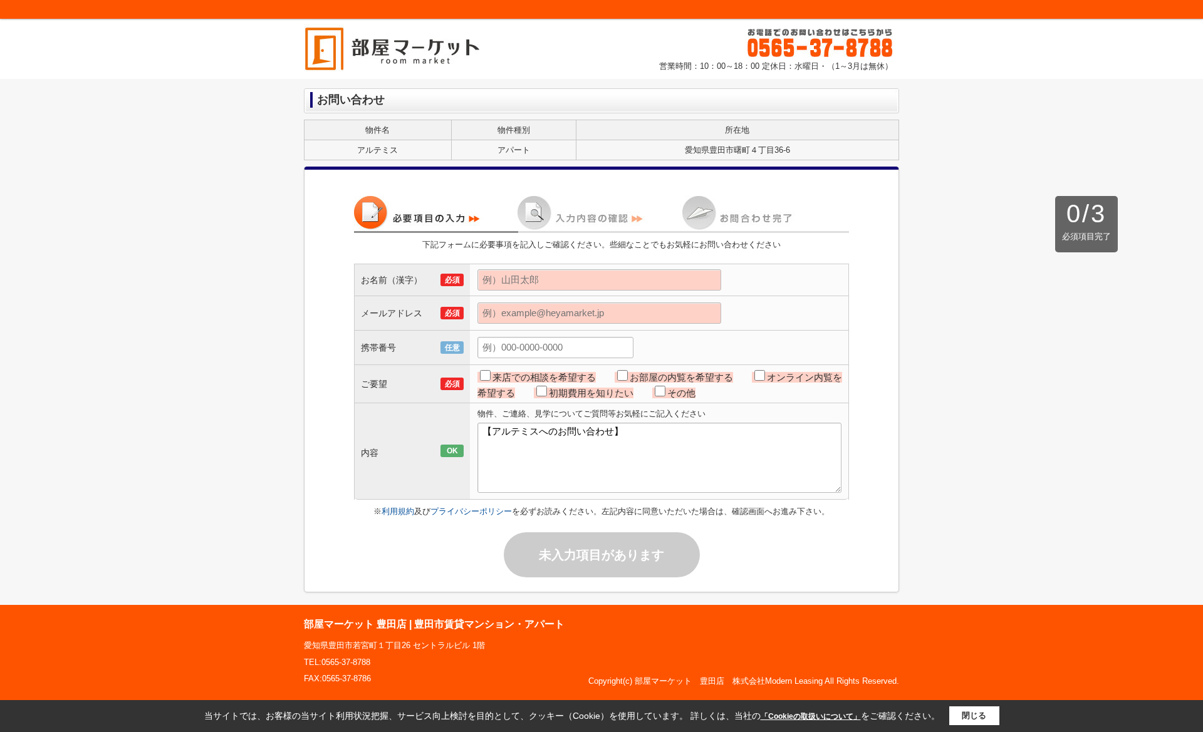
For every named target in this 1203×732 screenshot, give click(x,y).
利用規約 (398, 511)
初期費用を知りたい (591, 393)
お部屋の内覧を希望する (681, 377)
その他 (681, 393)
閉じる (974, 715)
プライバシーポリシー (471, 511)
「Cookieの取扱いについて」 (811, 716)
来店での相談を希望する (544, 377)
